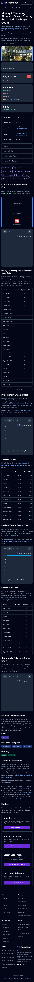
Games (7, 8)
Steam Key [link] (19, 171)
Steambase (20, 951)
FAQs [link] (27, 178)
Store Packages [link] (9, 175)
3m (9, 231)
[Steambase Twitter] (23, 964)
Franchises (5, 942)
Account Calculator (8, 964)
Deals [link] (28, 171)
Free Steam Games (24, 933)
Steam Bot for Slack (8, 957)
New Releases (22, 909)
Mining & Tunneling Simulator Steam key (18, 403)
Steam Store (27, 788)
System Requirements (11, 161)
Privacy (5, 978)
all (17, 231)
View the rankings (16, 827)
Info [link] (19, 175)
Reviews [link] (19, 167)
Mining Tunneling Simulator (19, 8)
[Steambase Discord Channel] (18, 964)
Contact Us (28, 978)
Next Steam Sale (7, 960)
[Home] (2, 8)
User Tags (5, 931)
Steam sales (22, 463)
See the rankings (16, 882)
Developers (6, 935)
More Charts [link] (18, 178)
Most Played (22, 902)
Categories (5, 928)
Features (6, 146)
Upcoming (21, 912)
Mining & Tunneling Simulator (11, 29)
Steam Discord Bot (8, 953)
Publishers (5, 938)
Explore (4, 967)
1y (13, 231)
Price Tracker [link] (8, 171)
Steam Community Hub (24, 792)
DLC (3, 902)
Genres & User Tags (10, 156)
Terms (10, 978)
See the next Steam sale (16, 864)
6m (9, 420)
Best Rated (21, 898)
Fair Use (16, 978)
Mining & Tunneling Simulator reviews (16, 541)
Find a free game (16, 846)
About (21, 978)
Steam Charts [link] (8, 167)
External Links (8, 151)
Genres (4, 924)
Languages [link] (7, 178)
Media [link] (26, 175)
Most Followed (22, 905)
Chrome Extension (8, 950)
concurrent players (7, 33)
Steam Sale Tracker (24, 924)
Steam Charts (6, 912)
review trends (19, 33)
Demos (4, 905)
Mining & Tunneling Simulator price (18, 411)
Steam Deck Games (24, 916)
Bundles (4, 909)
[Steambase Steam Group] (21, 964)
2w (5, 231)
